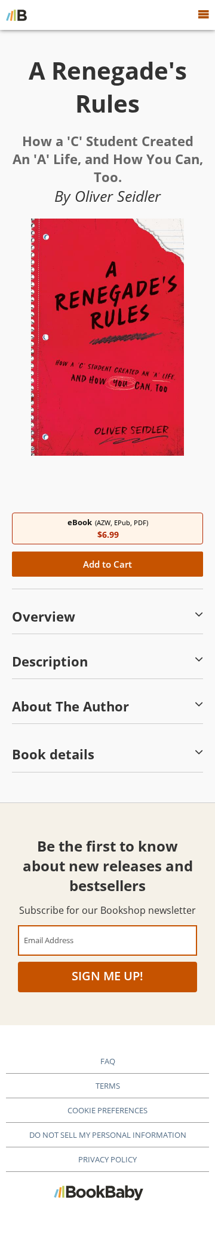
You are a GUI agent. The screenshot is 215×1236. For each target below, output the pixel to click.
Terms (108, 1085)
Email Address (48, 940)
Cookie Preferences (107, 1110)
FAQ (107, 1061)
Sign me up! (107, 976)
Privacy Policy (107, 1159)
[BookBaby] (16, 15)
